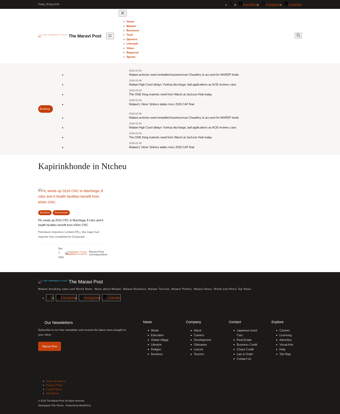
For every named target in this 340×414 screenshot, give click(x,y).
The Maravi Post (85, 35)
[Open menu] (110, 36)
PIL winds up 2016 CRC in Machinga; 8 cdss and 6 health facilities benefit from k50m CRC (70, 223)
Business (45, 212)
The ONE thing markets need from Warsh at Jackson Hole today (170, 94)
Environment (61, 212)
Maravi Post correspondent (98, 253)
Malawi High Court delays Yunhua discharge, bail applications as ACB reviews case (182, 84)
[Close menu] (123, 13)
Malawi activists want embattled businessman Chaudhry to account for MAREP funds (184, 74)
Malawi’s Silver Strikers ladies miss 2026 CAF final (161, 104)
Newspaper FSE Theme (51, 405)
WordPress (85, 405)
